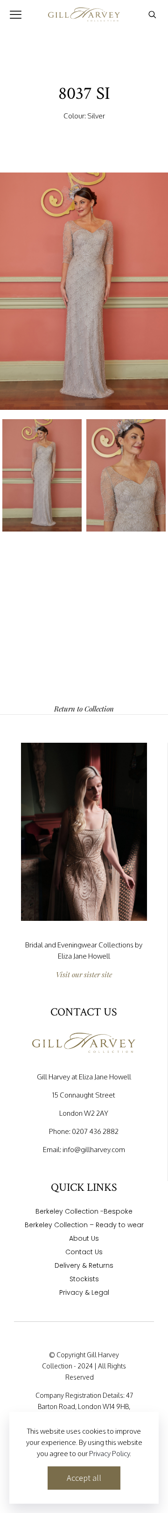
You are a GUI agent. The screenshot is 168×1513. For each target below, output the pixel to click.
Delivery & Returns (84, 1266)
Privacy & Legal (84, 1293)
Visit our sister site (84, 974)
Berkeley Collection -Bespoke (84, 1212)
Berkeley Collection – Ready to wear (84, 1226)
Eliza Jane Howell (84, 956)
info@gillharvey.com (94, 1149)
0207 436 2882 (95, 1131)
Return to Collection (84, 708)
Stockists (84, 1280)
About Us (84, 1239)
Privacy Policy (109, 1453)
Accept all (84, 1477)
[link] (84, 832)
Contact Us (84, 1253)
